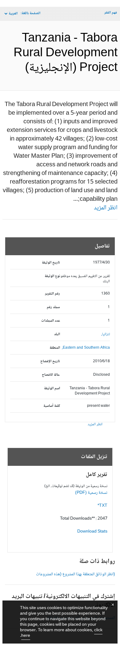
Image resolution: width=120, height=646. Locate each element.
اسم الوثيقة (52, 388)
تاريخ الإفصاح (50, 361)
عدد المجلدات (50, 320)
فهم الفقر (110, 13)
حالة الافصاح (51, 375)
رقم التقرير (52, 293)
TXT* (102, 505)
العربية (13, 13)
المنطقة (55, 348)
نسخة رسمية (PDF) (91, 493)
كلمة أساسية (51, 406)
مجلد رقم (53, 307)
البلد (57, 334)
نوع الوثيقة (52, 276)
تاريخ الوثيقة (51, 262)
